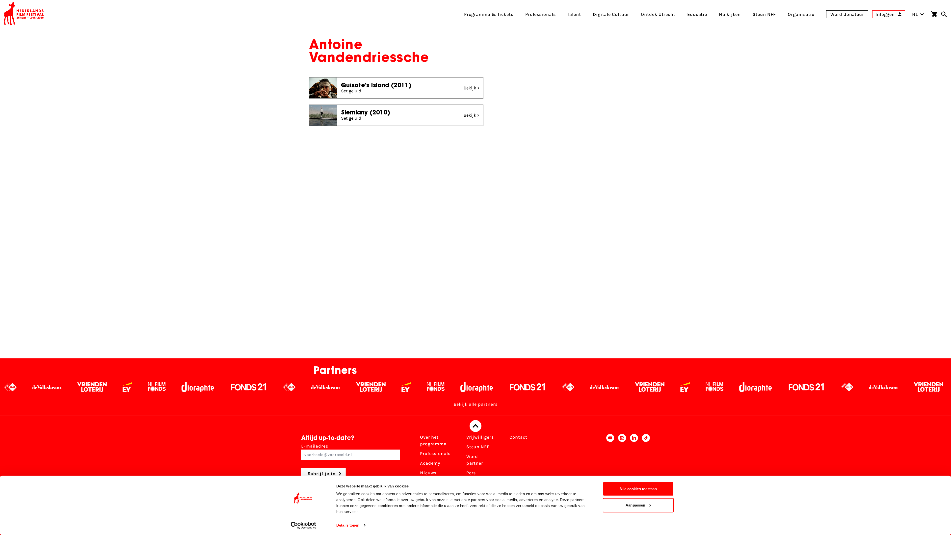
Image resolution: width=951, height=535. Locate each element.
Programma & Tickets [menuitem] (488, 14)
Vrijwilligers (480, 437)
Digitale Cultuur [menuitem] (611, 14)
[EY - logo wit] (80, 387)
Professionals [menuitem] (540, 14)
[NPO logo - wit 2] (243, 387)
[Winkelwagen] (934, 14)
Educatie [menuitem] (697, 14)
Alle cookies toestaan (638, 489)
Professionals (435, 453)
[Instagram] (622, 461)
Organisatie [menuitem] (801, 14)
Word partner (474, 460)
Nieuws (428, 473)
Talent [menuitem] (574, 14)
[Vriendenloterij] (45, 387)
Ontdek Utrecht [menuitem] (658, 14)
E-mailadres (314, 446)
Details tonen (347, 525)
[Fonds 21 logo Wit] (202, 387)
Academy (430, 463)
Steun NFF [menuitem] (764, 14)
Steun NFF (478, 447)
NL (915, 14)
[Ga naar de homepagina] (24, 14)
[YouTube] (610, 461)
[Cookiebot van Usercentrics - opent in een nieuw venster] (303, 525)
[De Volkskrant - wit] (278, 387)
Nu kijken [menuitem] (730, 14)
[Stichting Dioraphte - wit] (151, 387)
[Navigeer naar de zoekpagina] (944, 14)
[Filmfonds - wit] (110, 387)
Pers (471, 473)
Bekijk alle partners (476, 404)
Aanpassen (635, 505)
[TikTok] (646, 461)
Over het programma (433, 440)
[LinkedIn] (634, 461)
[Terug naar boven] (475, 426)
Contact (518, 437)
